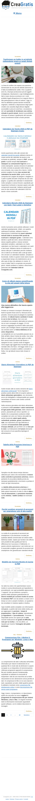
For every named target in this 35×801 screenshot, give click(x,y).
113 (19, 714)
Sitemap (12, 799)
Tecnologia (18, 56)
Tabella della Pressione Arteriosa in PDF (17, 446)
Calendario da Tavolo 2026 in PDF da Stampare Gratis (17, 130)
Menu (18, 13)
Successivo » (27, 714)
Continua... (29, 122)
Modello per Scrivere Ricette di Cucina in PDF (17, 563)
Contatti (26, 799)
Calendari (17, 126)
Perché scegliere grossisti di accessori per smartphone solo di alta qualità (17, 510)
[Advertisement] (17, 35)
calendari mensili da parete (10, 155)
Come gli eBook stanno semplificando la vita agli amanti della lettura (17, 282)
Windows (19, 634)
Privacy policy (19, 799)
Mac (15, 634)
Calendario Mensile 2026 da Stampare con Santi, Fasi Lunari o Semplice (17, 204)
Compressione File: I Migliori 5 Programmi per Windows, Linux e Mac (17, 638)
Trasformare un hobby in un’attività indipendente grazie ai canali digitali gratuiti (17, 61)
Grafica (18, 361)
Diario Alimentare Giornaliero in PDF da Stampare (17, 366)
